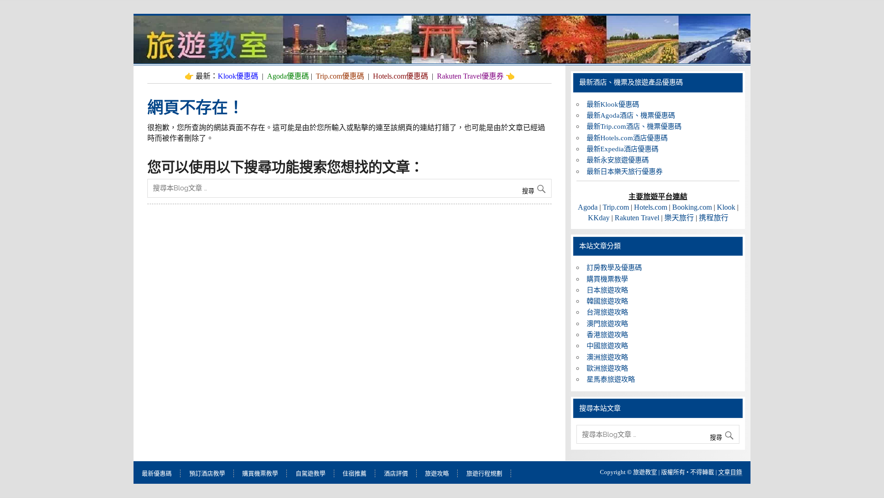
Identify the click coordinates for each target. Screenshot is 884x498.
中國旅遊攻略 (607, 345)
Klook (726, 207)
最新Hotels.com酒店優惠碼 (627, 138)
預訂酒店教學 (207, 473)
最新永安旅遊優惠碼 (618, 160)
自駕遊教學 (311, 473)
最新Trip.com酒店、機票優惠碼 (634, 126)
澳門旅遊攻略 (607, 323)
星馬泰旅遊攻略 (611, 379)
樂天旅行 (679, 218)
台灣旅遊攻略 (607, 312)
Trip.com (616, 207)
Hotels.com (650, 207)
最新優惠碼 (157, 473)
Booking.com (692, 207)
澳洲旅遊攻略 (607, 357)
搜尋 (529, 191)
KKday (599, 218)
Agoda (588, 207)
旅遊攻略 (437, 473)
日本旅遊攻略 (607, 290)
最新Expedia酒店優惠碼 (622, 149)
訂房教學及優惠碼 (614, 267)
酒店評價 (396, 473)
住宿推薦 (354, 473)
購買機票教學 (607, 279)
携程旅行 (713, 218)
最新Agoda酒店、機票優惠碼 (631, 115)
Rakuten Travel (637, 218)
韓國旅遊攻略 (607, 301)
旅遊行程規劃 (484, 473)
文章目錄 (730, 472)
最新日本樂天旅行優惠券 (625, 171)
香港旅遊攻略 (607, 334)
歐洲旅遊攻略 (607, 368)
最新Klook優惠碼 (613, 104)
